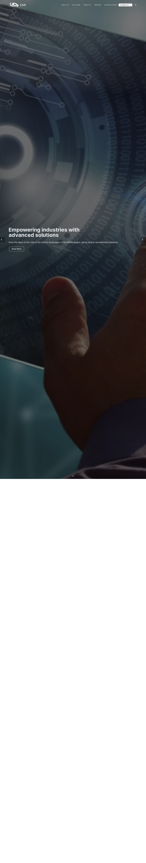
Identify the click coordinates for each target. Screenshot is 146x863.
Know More (17, 441)
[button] (2, 431)
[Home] (17, 5)
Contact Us (124, 5)
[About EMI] (73, 859)
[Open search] (136, 5)
